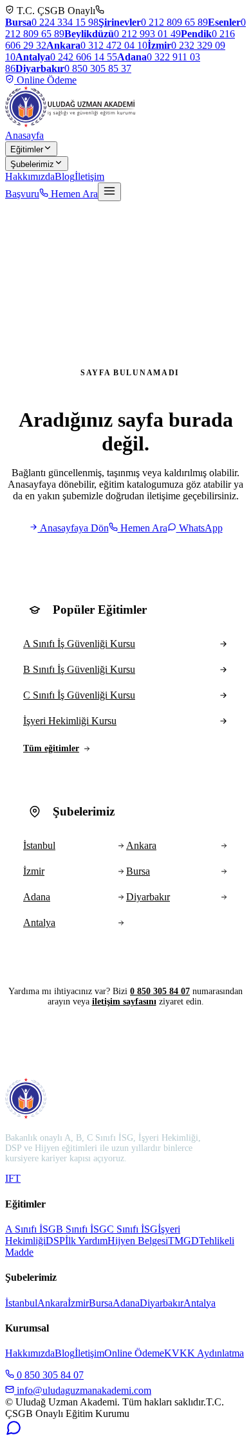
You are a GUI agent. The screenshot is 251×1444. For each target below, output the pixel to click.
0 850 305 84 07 (160, 991)
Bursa (101, 1302)
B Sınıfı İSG (81, 1229)
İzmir (78, 1302)
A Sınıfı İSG (30, 1229)
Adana (126, 1302)
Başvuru (22, 193)
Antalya (199, 1302)
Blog (65, 176)
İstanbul (21, 1302)
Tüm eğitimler (51, 748)
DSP (55, 1240)
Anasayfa (24, 135)
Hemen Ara (73, 193)
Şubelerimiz (32, 164)
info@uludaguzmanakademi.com (82, 1390)
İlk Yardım (86, 1240)
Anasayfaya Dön (73, 527)
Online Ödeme (45, 80)
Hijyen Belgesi (137, 1240)
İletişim (89, 176)
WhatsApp (199, 527)
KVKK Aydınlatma (204, 1353)
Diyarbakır (161, 1302)
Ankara (52, 1302)
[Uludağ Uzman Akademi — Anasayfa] (70, 106)
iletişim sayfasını (124, 1001)
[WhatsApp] (13, 1432)
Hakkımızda (30, 176)
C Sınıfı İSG (132, 1229)
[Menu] (109, 192)
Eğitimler (26, 149)
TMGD (183, 1240)
